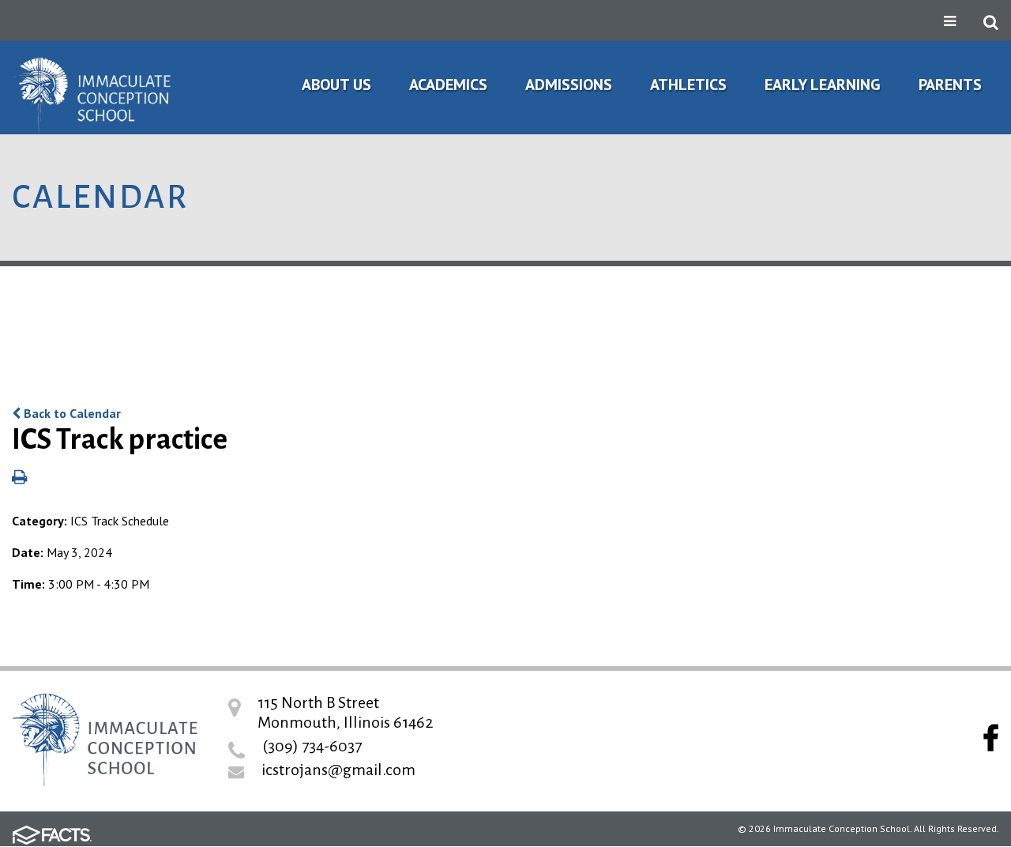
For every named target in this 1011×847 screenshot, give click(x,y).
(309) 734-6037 (312, 746)
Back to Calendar (71, 413)
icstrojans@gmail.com (338, 769)
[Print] (19, 478)
